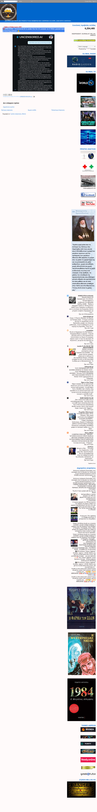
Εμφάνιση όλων (92, 463)
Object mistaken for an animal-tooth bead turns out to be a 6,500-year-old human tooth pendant (82, 385)
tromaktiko (89, 330)
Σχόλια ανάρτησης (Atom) (18, 114)
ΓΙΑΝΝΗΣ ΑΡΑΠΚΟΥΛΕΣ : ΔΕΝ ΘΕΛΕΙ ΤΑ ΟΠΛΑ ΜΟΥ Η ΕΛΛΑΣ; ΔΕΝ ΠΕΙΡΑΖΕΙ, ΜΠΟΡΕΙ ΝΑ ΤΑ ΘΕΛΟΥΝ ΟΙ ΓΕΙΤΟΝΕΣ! (84, 487)
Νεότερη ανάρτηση (7, 110)
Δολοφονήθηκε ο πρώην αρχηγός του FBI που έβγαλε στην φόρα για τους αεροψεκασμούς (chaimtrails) (88, 497)
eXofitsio (90, 447)
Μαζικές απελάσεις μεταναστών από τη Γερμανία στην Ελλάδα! (84, 351)
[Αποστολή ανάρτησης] (34, 96)
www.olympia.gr (88, 316)
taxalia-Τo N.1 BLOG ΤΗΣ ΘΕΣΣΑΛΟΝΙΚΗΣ (85, 346)
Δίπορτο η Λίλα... (82, 448)
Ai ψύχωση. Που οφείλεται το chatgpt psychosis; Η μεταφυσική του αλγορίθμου (87, 517)
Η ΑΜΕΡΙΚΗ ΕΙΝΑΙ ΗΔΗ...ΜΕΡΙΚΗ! (82, 434)
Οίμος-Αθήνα (89, 433)
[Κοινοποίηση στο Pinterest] (11, 95)
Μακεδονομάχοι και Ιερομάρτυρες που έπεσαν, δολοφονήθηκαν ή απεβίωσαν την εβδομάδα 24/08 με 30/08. (85, 301)
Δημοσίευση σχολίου (8, 107)
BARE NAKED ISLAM (86, 398)
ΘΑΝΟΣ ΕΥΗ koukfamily (85, 295)
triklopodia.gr (89, 366)
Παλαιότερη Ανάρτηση (58, 110)
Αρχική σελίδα (32, 110)
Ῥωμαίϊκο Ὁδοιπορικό (86, 412)
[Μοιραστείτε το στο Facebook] (9, 95)
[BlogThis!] (6, 95)
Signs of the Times (87, 382)
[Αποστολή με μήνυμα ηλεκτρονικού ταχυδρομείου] (4, 95)
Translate (93, 49)
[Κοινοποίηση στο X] (8, 95)
